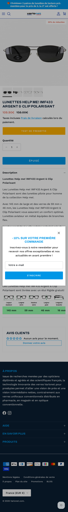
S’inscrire (34, 275)
